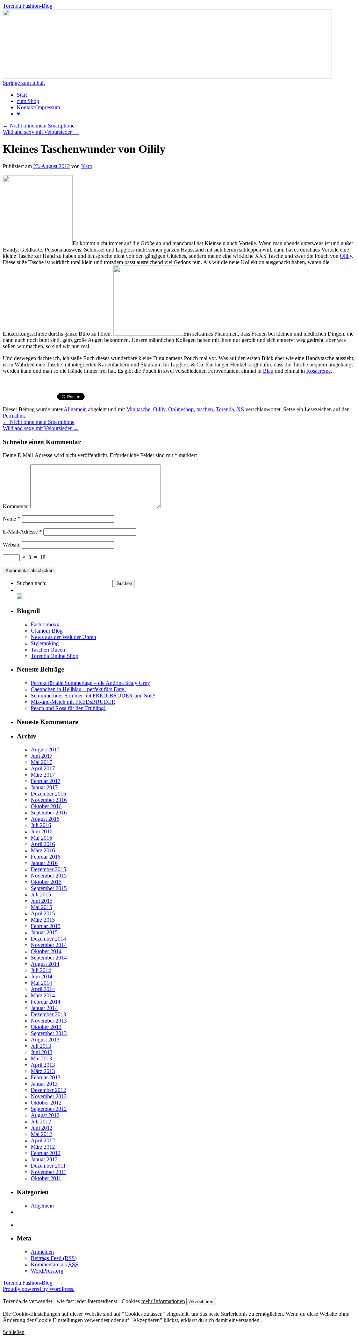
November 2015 (49, 876)
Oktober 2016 (46, 806)
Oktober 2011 (46, 1178)
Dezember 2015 (48, 869)
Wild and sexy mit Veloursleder (41, 132)
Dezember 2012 (48, 1090)
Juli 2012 (41, 1122)
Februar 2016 (45, 857)
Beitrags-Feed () (54, 1258)
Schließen (13, 1332)
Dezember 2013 (48, 1014)
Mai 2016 (41, 838)
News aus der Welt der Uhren (63, 637)
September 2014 (49, 958)
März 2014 (43, 995)
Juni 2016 (41, 831)
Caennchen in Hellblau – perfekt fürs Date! (78, 689)
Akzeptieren (201, 1301)
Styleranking (45, 643)
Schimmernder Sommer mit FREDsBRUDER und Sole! (93, 696)
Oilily (346, 256)
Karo (86, 166)
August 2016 (45, 819)
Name (11, 519)
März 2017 (43, 775)
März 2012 (43, 1147)
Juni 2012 (41, 1128)
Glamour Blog (47, 631)
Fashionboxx (45, 624)
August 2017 (45, 749)
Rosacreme (318, 371)
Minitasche (138, 409)
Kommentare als (54, 1264)
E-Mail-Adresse (22, 532)
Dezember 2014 (48, 939)
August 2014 (45, 964)
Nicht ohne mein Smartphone (38, 126)
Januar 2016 (44, 863)
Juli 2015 (41, 895)
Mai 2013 (41, 1058)
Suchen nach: (31, 583)
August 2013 (45, 1040)
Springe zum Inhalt (24, 83)
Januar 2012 (44, 1159)
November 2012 (49, 1096)
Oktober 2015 (46, 882)
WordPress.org (47, 1271)
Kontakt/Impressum (38, 107)
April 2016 (43, 844)
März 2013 (43, 1071)
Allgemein (75, 409)
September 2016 (49, 813)
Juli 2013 (41, 1046)
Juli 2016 (41, 825)
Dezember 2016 (48, 794)
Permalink (14, 416)
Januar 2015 (44, 932)
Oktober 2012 (46, 1103)
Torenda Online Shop (54, 656)
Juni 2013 (41, 1052)
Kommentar (16, 506)
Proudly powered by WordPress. (38, 1289)
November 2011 (48, 1172)
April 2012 (43, 1140)
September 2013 (49, 1033)
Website (11, 545)
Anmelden (42, 1252)
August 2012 (45, 1115)
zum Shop (28, 101)
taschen (204, 409)
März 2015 (43, 920)
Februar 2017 (45, 781)
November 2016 (49, 800)
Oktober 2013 (46, 1027)
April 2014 (43, 989)
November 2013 (49, 1021)
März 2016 (43, 850)
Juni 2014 (41, 976)
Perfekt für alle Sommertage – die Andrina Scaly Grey (90, 683)
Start (22, 95)
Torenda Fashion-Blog (27, 6)
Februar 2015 (45, 926)
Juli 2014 (41, 970)
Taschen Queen (48, 650)
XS (240, 409)
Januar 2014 (44, 1008)
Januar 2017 (44, 787)
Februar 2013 (45, 1077)
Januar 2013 (44, 1084)
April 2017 (43, 768)
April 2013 (43, 1065)
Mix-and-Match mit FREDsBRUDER (73, 702)
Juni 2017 (41, 756)
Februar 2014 (45, 1002)
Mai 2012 (41, 1134)
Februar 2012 (45, 1153)
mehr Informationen (163, 1301)
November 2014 (49, 945)
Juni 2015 (41, 901)
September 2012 (49, 1109)
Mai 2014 (41, 983)
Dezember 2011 (48, 1166)
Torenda (225, 409)
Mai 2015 (41, 907)
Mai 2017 (41, 762)
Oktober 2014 (46, 951)
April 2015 (43, 913)
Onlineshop (181, 409)
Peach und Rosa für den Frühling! (68, 708)
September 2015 (49, 888)
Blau (268, 371)
